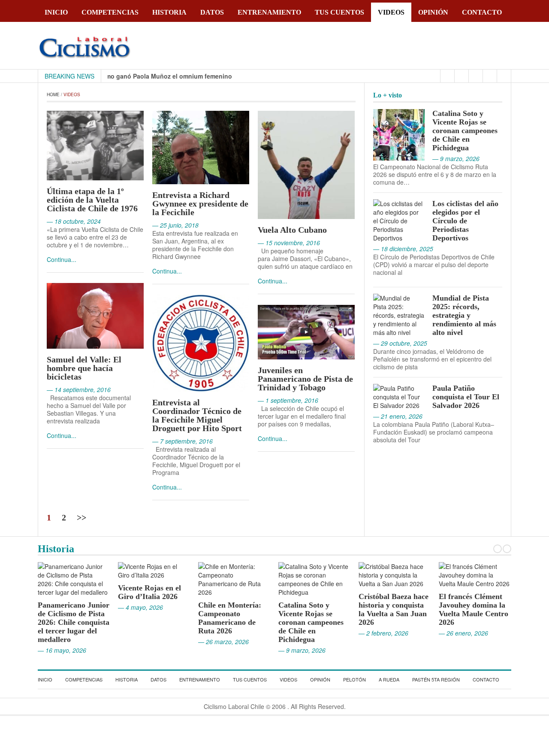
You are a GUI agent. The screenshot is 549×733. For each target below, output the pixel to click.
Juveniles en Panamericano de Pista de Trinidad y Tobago (305, 378)
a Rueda (389, 679)
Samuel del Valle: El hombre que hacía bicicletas (84, 368)
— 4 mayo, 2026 (133, 607)
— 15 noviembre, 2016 (289, 242)
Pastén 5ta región (436, 679)
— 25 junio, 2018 (175, 225)
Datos (212, 12)
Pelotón (354, 679)
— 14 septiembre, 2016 (79, 389)
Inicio (56, 12)
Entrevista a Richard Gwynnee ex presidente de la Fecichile (200, 203)
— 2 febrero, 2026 (376, 633)
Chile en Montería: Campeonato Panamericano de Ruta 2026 (222, 618)
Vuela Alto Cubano (292, 229)
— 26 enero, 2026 (456, 633)
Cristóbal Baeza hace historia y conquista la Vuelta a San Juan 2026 (386, 609)
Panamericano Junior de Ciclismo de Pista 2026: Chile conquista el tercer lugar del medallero (66, 622)
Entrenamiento (269, 12)
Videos (391, 12)
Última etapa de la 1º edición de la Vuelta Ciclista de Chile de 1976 (92, 199)
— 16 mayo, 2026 (54, 650)
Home (53, 94)
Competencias (110, 12)
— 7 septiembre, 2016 (182, 441)
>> (81, 517)
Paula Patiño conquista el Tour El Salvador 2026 (465, 397)
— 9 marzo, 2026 (294, 650)
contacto (482, 12)
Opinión (433, 12)
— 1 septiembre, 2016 (288, 400)
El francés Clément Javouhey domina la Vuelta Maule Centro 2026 (466, 609)
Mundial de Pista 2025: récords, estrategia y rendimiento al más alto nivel (464, 315)
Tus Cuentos (339, 12)
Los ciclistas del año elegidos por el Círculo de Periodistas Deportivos (465, 220)
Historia (169, 12)
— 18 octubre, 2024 (74, 221)
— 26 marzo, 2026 (216, 641)
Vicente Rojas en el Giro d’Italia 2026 (142, 592)
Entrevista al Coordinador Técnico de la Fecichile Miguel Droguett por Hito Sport (197, 415)
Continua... (61, 259)
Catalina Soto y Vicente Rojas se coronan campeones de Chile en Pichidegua (465, 130)
